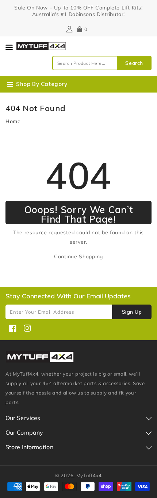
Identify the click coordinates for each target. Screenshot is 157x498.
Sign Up (132, 312)
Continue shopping (78, 256)
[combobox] (102, 63)
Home (13, 121)
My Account (68, 29)
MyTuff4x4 (89, 475)
